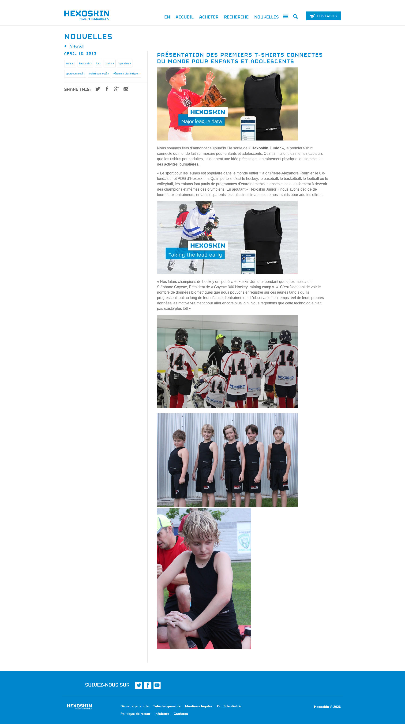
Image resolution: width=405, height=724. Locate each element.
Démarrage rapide (134, 706)
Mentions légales (199, 706)
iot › (98, 63)
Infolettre (162, 714)
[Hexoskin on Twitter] (138, 685)
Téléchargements (167, 706)
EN (167, 17)
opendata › (125, 63)
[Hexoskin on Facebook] (147, 685)
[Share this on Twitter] (96, 88)
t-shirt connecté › (99, 73)
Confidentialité (229, 706)
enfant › (70, 63)
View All (77, 46)
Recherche (236, 17)
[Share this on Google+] (115, 88)
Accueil (185, 17)
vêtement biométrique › (126, 73)
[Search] (295, 17)
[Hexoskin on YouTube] (157, 685)
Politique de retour (135, 714)
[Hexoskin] (97, 16)
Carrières (181, 714)
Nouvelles (266, 17)
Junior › (109, 63)
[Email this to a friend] (124, 88)
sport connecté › (75, 73)
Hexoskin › (85, 63)
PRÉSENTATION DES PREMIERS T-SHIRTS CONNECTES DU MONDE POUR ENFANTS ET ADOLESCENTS (240, 57)
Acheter (208, 17)
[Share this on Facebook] (105, 88)
